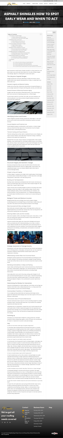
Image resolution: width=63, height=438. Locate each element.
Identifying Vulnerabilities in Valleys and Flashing (20, 54)
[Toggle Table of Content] (40, 34)
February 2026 (50, 94)
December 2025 (50, 98)
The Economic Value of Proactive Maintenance (19, 57)
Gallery (41, 3)
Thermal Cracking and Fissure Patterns (18, 42)
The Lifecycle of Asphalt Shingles (15, 35)
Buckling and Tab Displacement (17, 46)
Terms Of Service (34, 433)
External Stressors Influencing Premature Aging (20, 38)
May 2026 (49, 88)
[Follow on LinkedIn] (10, 422)
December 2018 (50, 106)
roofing (38, 22)
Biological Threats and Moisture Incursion (17, 47)
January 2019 (50, 104)
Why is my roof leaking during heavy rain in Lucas (51, 63)
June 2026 (49, 86)
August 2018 (49, 114)
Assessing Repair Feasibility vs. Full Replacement (20, 56)
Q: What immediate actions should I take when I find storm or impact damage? (26, 65)
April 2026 (49, 90)
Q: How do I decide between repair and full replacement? (23, 64)
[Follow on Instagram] (5, 422)
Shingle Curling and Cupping (16, 44)
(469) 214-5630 (50, 0)
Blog (56, 3)
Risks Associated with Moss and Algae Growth (19, 48)
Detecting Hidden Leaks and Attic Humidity (19, 50)
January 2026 (50, 96)
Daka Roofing (12, 433)
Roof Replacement (51, 77)
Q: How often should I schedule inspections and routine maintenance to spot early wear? (28, 66)
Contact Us (51, 3)
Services (28, 3)
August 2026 (49, 84)
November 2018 (50, 108)
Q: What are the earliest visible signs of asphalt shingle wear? (24, 62)
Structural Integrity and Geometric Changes (17, 43)
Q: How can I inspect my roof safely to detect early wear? (23, 63)
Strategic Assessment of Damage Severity (17, 51)
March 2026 (49, 92)
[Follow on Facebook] (2, 422)
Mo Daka (26, 22)
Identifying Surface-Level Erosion (15, 39)
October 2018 (50, 110)
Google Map (6, 434)
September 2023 (50, 100)
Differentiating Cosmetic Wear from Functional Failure (21, 52)
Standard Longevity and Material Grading (19, 37)
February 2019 (50, 102)
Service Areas (35, 3)
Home (24, 3)
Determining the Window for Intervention (17, 55)
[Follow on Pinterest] (7, 422)
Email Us (27, 410)
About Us (46, 3)
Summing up (11, 59)
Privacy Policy (27, 433)
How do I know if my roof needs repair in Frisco (50, 46)
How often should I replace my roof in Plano (51, 58)
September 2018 (50, 112)
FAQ (10, 60)
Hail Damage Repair (51, 75)
